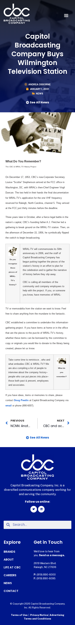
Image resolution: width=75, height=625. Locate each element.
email (8, 405)
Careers (10, 575)
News (39, 93)
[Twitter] (33, 509)
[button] (66, 15)
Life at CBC (12, 567)
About (9, 559)
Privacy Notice (39, 615)
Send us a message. (52, 555)
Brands (9, 552)
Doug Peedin (21, 400)
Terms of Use (19, 615)
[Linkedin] (41, 509)
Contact (11, 591)
